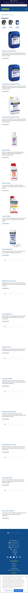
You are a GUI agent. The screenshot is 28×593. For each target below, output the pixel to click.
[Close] (25, 576)
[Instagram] (7, 557)
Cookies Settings (8, 590)
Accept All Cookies (18, 590)
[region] (14, 584)
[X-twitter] (20, 557)
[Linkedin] (11, 557)
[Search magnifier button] (26, 5)
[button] (26, 9)
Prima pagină (4, 14)
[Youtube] (14, 557)
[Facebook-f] (17, 557)
